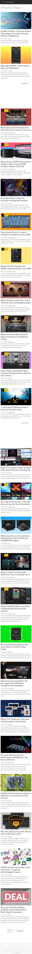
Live (9, 543)
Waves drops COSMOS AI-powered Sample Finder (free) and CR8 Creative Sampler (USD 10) (16, 163)
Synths (10, 71)
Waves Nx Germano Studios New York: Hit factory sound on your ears (16, 128)
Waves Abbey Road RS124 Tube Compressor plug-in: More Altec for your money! (16, 373)
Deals (13, 132)
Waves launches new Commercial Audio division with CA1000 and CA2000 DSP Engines (15, 538)
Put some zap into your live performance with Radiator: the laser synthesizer (14, 757)
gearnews (10, 2)
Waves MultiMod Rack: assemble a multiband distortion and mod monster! (15, 608)
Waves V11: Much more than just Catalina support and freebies (15, 720)
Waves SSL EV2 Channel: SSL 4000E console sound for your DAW (16, 267)
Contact (26, 950)
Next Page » (20, 931)
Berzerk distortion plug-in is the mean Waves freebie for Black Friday (14, 646)
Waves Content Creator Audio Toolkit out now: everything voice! (15, 573)
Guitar (10, 800)
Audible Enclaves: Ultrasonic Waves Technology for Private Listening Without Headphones (16, 33)
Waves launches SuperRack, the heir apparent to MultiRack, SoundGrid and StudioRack (14, 683)
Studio (10, 132)
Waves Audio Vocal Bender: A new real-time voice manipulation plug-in (16, 301)
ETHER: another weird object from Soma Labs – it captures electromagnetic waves (15, 869)
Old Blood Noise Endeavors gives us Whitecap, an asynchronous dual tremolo (16, 795)
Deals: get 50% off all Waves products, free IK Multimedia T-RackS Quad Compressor (14, 909)
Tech (10, 38)
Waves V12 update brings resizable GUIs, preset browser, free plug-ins (16, 468)
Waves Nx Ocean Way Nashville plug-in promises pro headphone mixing (14, 336)
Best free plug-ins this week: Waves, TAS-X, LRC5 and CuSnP (16, 832)
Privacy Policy (13, 950)
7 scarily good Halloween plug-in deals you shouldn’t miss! (14, 408)
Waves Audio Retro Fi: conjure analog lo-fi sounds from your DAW (15, 233)
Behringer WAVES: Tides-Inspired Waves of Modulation (15, 66)
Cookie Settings (16, 952)
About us (6, 950)
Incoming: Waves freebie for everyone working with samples (14, 199)
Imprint (21, 950)
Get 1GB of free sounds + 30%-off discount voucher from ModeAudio (15, 502)
